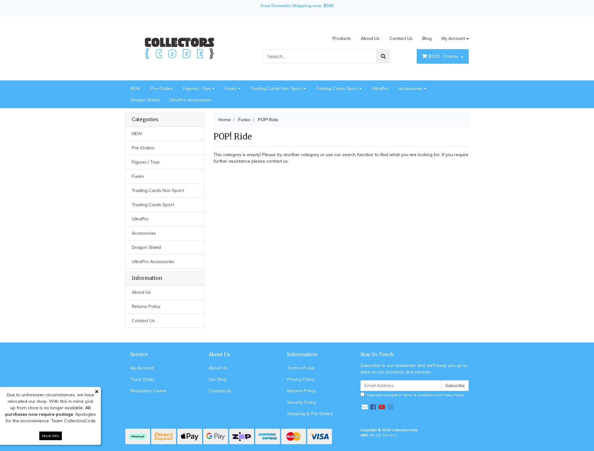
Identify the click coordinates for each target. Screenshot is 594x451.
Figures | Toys (197, 88)
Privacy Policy (301, 379)
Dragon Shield (144, 100)
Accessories (410, 88)
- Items (444, 56)
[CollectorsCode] (179, 48)
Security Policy (301, 402)
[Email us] (365, 407)
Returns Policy (146, 306)
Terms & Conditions (418, 395)
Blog (427, 38)
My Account (453, 38)
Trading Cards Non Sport (276, 88)
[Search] (383, 56)
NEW (135, 88)
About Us (370, 38)
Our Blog (217, 379)
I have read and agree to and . (414, 395)
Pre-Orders (162, 88)
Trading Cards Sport (337, 88)
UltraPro (380, 88)
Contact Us (401, 38)
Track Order (142, 379)
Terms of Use (300, 368)
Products (342, 38)
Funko (231, 88)
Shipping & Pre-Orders (310, 413)
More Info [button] (50, 435)
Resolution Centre (148, 391)
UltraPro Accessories (190, 100)
